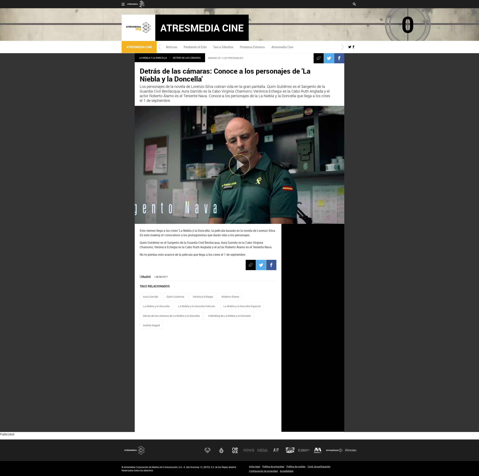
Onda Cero (290, 450)
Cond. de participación (319, 466)
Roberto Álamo (230, 296)
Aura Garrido (150, 296)
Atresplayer (334, 450)
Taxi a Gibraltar (223, 47)
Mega (262, 450)
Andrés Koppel (151, 325)
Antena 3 (207, 450)
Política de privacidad (273, 466)
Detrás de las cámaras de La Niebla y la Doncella (171, 316)
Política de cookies (295, 466)
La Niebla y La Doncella (153, 57)
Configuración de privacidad (263, 470)
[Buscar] (354, 3)
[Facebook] (339, 58)
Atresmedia (135, 450)
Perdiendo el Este (195, 47)
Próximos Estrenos (252, 47)
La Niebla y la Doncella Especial (242, 306)
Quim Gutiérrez (175, 296)
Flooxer (350, 450)
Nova (248, 450)
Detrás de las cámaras (187, 57)
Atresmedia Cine (282, 47)
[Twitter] (329, 58)
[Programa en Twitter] (349, 46)
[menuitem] (171, 47)
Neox (235, 450)
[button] (160, 47)
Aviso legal (254, 466)
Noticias (171, 47)
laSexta (221, 450)
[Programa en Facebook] (353, 46)
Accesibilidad (286, 470)
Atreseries (276, 450)
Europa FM (303, 450)
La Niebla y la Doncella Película (196, 306)
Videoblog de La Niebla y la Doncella (229, 316)
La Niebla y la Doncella (156, 306)
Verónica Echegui (203, 296)
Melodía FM (317, 450)
